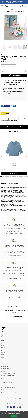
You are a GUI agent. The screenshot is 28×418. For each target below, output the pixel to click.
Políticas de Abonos (5, 389)
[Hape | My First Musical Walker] (14, 27)
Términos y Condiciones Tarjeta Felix (9, 376)
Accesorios (3, 342)
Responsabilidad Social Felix (7, 364)
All (17, 9)
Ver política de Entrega (14, 255)
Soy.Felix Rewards (5, 371)
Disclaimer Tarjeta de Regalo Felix (8, 392)
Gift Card (3, 352)
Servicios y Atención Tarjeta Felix (8, 375)
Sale (2, 359)
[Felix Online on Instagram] (8, 398)
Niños (2, 357)
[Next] (18, 42)
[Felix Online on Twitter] (16, 398)
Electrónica (3, 350)
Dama (2, 349)
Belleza (2, 343)
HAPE (3, 54)
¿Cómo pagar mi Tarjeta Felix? (8, 373)
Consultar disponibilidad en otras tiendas (12, 84)
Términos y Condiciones (6, 382)
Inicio (11, 9)
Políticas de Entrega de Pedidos (8, 387)
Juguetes (3, 355)
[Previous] (10, 42)
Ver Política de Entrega (14, 231)
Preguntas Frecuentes (6, 378)
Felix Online (10, 403)
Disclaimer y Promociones (7, 391)
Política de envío (6, 99)
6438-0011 (5, 335)
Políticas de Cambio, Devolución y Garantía (10, 385)
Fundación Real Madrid (6, 368)
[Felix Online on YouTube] (20, 398)
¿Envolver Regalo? (7, 66)
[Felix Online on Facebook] (12, 398)
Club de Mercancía (5, 370)
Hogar (2, 354)
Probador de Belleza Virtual (14, 126)
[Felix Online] (6, 6)
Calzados (3, 347)
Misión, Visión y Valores (6, 363)
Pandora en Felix (5, 366)
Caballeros (3, 345)
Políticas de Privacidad (6, 384)
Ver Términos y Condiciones (13, 233)
